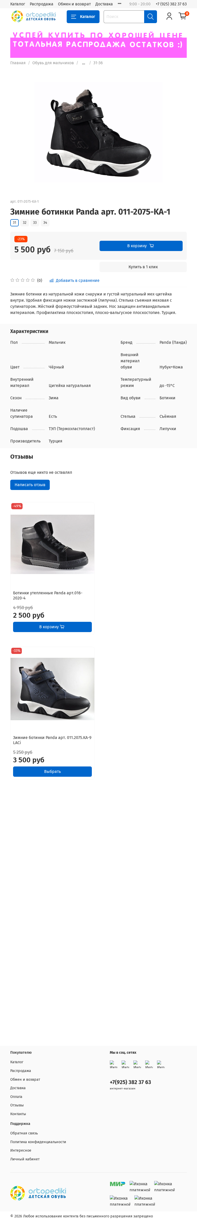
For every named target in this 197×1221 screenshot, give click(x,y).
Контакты (18, 1114)
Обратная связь (24, 1133)
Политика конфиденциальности (38, 1142)
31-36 (98, 62)
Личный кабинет (25, 1159)
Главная (18, 62)
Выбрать (52, 771)
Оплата (16, 1097)
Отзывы (17, 1105)
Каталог (17, 4)
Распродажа (41, 4)
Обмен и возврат (74, 4)
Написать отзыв (30, 484)
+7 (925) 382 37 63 (171, 4)
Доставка (104, 4)
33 (35, 222)
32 (24, 222)
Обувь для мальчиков (53, 62)
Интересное (20, 1150)
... (83, 63)
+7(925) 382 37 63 (130, 1082)
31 (14, 222)
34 (45, 222)
